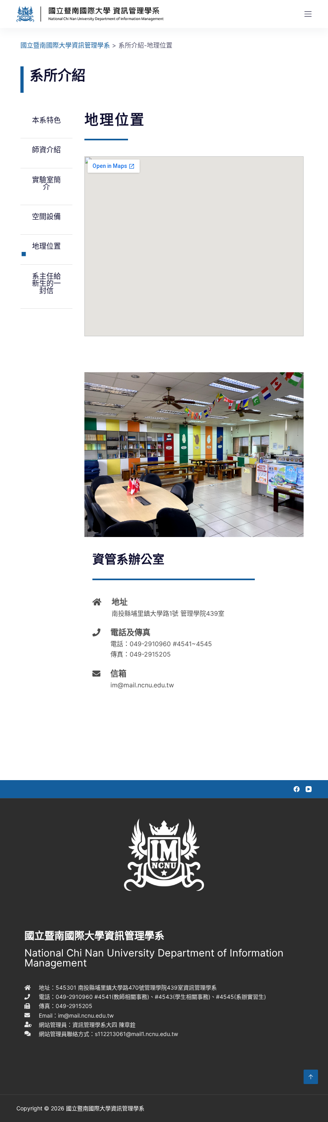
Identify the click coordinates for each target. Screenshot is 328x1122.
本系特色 (46, 120)
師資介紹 (46, 150)
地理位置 (46, 246)
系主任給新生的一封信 (46, 283)
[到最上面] (311, 1077)
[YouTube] (309, 789)
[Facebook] (297, 789)
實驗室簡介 (46, 183)
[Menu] (308, 14)
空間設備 (46, 216)
